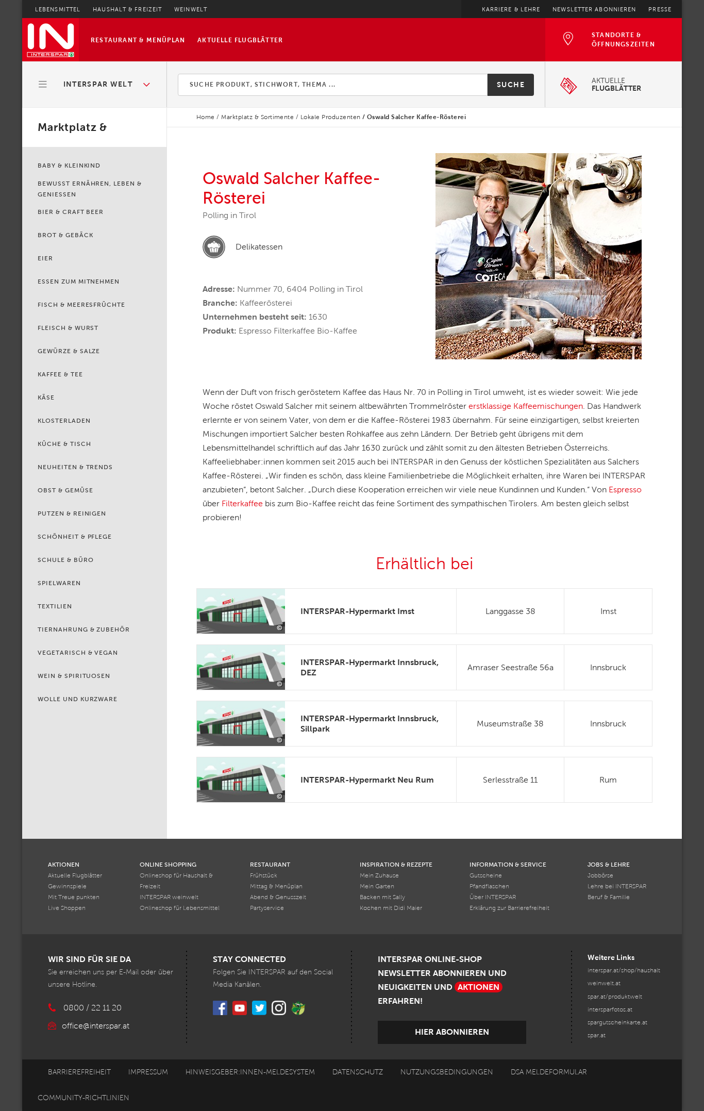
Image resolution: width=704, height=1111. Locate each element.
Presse (660, 9)
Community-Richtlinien (83, 1098)
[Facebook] (220, 1008)
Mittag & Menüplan (276, 886)
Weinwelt (190, 9)
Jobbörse (600, 875)
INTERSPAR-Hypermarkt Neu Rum (367, 779)
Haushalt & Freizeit (127, 9)
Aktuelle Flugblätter (240, 40)
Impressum (148, 1072)
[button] (95, 84)
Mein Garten (377, 886)
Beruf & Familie (609, 897)
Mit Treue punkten (73, 897)
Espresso (625, 489)
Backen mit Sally (382, 897)
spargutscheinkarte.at (617, 1022)
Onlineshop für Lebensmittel (180, 908)
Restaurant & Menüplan (138, 40)
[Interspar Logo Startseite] (50, 39)
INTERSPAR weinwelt (169, 897)
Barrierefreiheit (79, 1072)
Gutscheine (486, 875)
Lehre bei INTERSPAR (617, 886)
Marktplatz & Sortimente (257, 117)
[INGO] (298, 1008)
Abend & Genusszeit (278, 897)
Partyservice (267, 908)
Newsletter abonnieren (594, 9)
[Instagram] (279, 1008)
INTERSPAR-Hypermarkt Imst (357, 611)
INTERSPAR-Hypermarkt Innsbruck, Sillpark (369, 723)
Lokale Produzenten (330, 117)
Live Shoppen (67, 908)
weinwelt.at (604, 983)
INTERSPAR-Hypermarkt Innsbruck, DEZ (369, 667)
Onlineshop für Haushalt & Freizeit (176, 881)
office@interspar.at (95, 1025)
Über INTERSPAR (493, 897)
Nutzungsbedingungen (446, 1072)
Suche (511, 84)
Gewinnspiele (67, 886)
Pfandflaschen (489, 886)
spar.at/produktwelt (615, 996)
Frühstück (263, 875)
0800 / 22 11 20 (92, 1007)
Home (205, 117)
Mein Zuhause (379, 875)
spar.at (597, 1035)
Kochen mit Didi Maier (391, 908)
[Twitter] (259, 1008)
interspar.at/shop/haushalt (624, 970)
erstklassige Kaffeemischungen (525, 406)
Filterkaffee (242, 503)
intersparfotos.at (610, 1009)
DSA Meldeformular (549, 1072)
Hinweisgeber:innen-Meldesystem (250, 1072)
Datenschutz (357, 1072)
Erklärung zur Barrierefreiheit (509, 908)
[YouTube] (239, 1008)
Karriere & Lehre (511, 9)
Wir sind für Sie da (89, 959)
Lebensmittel (57, 9)
